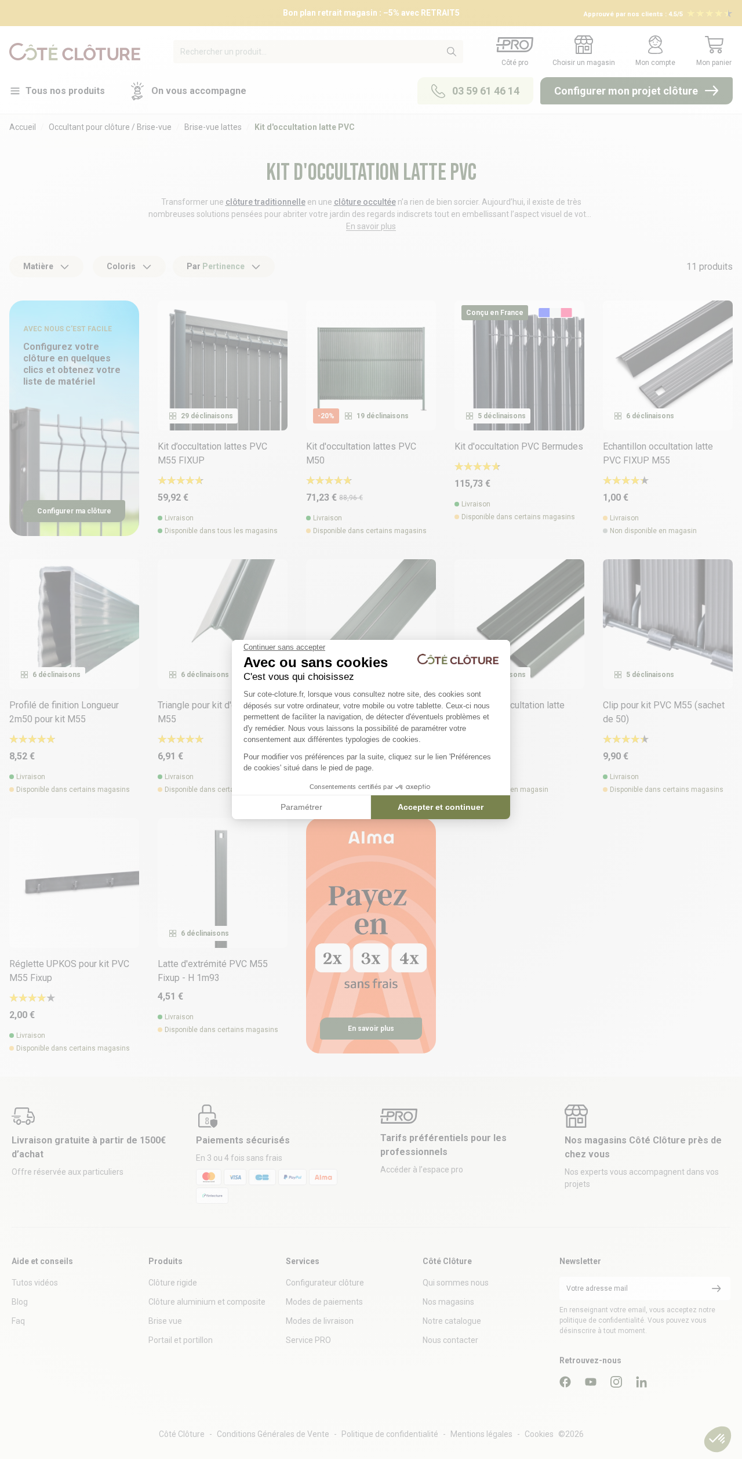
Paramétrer (301, 807)
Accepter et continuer (440, 807)
